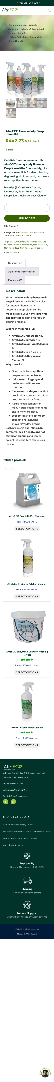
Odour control (37, 247)
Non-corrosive (40, 244)
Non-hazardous (11, 247)
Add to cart (27, 218)
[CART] (49, 10)
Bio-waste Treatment (13, 831)
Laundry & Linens (26, 824)
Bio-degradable (33, 241)
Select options (27, 528)
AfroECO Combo (17, 241)
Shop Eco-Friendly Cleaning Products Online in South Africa (26, 28)
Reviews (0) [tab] (15, 280)
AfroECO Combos (29, 838)
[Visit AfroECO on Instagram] (13, 801)
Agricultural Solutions (13, 845)
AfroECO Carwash (32, 831)
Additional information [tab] (21, 271)
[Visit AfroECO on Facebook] (5, 801)
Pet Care (45, 831)
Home (11, 24)
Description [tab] (15, 263)
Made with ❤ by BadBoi (27, 934)
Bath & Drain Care (24, 232)
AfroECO (15, 252)
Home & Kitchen (23, 235)
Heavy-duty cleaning (22, 244)
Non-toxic (25, 247)
